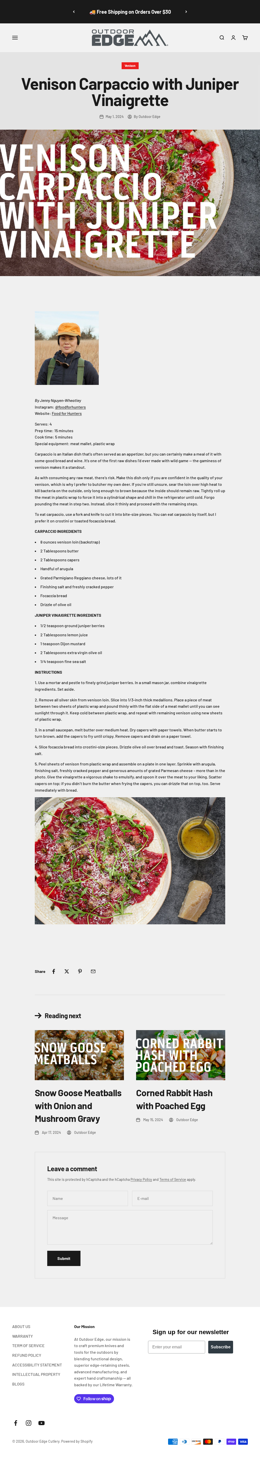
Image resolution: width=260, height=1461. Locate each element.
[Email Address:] (93, 971)
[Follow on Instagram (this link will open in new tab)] (28, 1423)
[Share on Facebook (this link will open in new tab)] (53, 971)
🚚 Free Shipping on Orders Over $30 (130, 12)
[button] (221, 37)
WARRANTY (22, 1336)
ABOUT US (21, 1326)
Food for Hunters (67, 413)
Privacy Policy (141, 1179)
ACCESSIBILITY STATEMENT (37, 1364)
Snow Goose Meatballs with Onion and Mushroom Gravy (78, 1105)
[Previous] (74, 12)
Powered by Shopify (77, 1441)
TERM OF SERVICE (28, 1345)
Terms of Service (172, 1179)
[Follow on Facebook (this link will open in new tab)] (15, 1423)
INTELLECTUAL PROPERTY (36, 1374)
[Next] (186, 12)
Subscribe (221, 1347)
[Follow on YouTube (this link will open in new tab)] (41, 1423)
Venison (130, 65)
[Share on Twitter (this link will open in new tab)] (67, 971)
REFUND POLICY (26, 1355)
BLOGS (18, 1383)
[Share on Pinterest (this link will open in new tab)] (80, 971)
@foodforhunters (70, 406)
